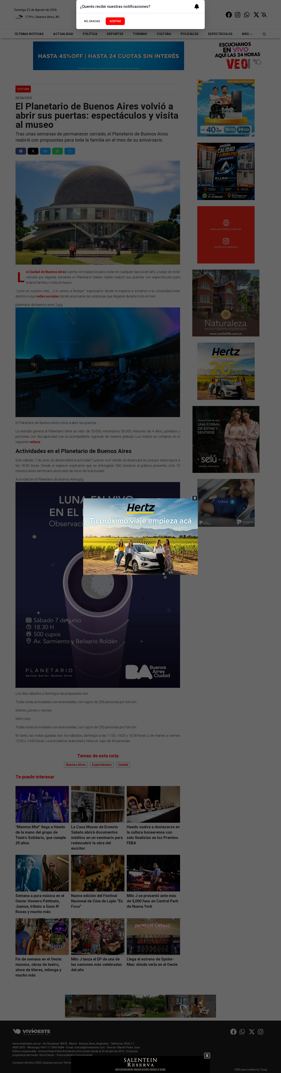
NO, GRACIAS (92, 21)
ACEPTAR (115, 21)
